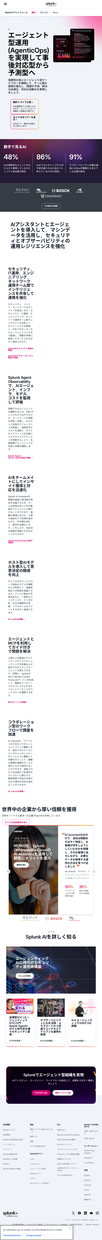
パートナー (7, 1149)
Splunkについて (9, 1130)
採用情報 (6, 1135)
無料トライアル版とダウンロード (41, 1130)
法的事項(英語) (18, 1224)
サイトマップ (51, 1224)
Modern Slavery (92, 1224)
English (87, 1175)
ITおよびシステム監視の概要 (68, 1154)
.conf (32, 1159)
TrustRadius (89, 1163)
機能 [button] (34, 12)
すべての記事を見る (65, 1175)
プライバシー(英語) (35, 1224)
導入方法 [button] (44, 12)
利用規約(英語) (76, 1224)
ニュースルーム (9, 1144)
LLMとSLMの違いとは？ (66, 1164)
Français (87, 1185)
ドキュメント (35, 1164)
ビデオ (32, 1178)
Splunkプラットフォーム (16, 12)
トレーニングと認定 (38, 1169)
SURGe (6, 1164)
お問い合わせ (89, 1138)
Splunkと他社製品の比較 (13, 1140)
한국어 (86, 1190)
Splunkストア (35, 1173)
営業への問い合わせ (91, 1132)
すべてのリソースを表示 (39, 1183)
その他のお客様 (51, 206)
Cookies (63, 1224)
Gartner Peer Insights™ (89, 1151)
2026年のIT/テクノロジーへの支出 (68, 1169)
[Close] (70, 1228)
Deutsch (87, 1180)
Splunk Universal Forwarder (68, 1135)
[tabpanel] (51, 869)
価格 (31, 1141)
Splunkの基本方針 (10, 1154)
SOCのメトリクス (64, 1144)
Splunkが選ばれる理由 (12, 1169)
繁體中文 (87, 1200)
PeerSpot (88, 1158)
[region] (36, 1232)
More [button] (55, 12)
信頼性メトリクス (64, 1159)
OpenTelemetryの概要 (66, 1140)
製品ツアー (34, 1136)
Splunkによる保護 (10, 1159)
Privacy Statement (12, 1235)
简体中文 (87, 1195)
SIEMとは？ (61, 1130)
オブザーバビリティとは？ (67, 1149)
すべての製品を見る (37, 1146)
